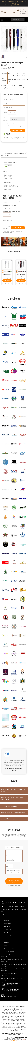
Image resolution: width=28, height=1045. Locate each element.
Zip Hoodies (17, 1029)
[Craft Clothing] (8, 12)
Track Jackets (11, 1024)
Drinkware (17, 1015)
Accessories (5, 1006)
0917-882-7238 (23, 9)
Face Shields (22, 1016)
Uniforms (22, 1024)
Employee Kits (10, 1016)
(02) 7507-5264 (23, 14)
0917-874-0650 (23, 12)
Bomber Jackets (15, 1009)
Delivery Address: (5, 119)
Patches (17, 1020)
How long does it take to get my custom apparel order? (12, 799)
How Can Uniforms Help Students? (9, 973)
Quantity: (5, 112)
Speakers (13, 1023)
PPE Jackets (23, 1022)
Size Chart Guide (7, 936)
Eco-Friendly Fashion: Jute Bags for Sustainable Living (13, 964)
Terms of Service (7, 923)
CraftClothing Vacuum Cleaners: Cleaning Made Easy (13, 969)
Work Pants (11, 1029)
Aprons (17, 1006)
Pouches (15, 1022)
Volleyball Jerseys (5, 1027)
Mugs (4, 1020)
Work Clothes (5, 1029)
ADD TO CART (18, 227)
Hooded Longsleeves (21, 1017)
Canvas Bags (18, 1010)
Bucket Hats (22, 1009)
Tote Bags (6, 1024)
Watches (18, 1027)
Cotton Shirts (7, 1013)
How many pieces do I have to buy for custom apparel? (13, 790)
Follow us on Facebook (9, 951)
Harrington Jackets (12, 1017)
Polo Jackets (4, 1022)
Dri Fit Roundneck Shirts (8, 1015)
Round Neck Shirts (6, 1023)
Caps (23, 1010)
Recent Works (7, 939)
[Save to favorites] (11, 261)
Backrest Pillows (9, 1008)
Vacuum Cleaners (14, 1030)
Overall (8, 1020)
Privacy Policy (7, 926)
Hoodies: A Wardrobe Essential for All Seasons (12, 959)
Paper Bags (12, 1020)
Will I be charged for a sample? (9, 806)
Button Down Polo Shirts (9, 1010)
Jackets (8, 1019)
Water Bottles (12, 1027)
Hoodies (4, 1019)
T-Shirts (17, 1023)
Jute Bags (17, 1019)
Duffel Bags (22, 1015)
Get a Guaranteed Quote (18, 130)
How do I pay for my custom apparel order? (13, 812)
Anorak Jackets (12, 1006)
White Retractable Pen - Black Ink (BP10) (7, 275)
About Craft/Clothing (8, 917)
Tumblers (17, 1024)
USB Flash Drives (7, 1026)
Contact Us (6, 920)
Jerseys (12, 1019)
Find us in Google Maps (9, 948)
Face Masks (17, 1016)
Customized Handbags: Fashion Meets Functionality (13, 954)
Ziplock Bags (23, 1029)
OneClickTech (14, 1040)
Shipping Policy (7, 189)
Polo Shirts (10, 1022)
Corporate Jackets (22, 1012)
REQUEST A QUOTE (7, 280)
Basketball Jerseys (7, 1009)
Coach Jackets (5, 1012)
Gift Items (5, 1017)
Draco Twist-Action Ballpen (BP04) (21, 275)
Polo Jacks (23, 1020)
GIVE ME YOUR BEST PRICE (14, 881)
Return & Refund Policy (12, 188)
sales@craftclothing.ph (9, 175)
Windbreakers (23, 1027)
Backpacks (22, 1006)
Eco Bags (5, 1016)
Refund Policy (7, 932)
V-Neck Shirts (14, 1026)
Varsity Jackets (21, 1026)
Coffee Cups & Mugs (13, 1012)
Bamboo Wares (19, 1008)
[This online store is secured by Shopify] (7, 133)
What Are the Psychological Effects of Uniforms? (12, 978)
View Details (7, 283)
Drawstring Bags (14, 1013)
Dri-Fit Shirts (21, 1013)
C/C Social (6, 942)
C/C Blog (6, 945)
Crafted (24, 1039)
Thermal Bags (23, 1023)
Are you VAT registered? (8, 819)
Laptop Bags (23, 1019)
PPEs (19, 1022)
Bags (14, 1008)
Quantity (7, 863)
